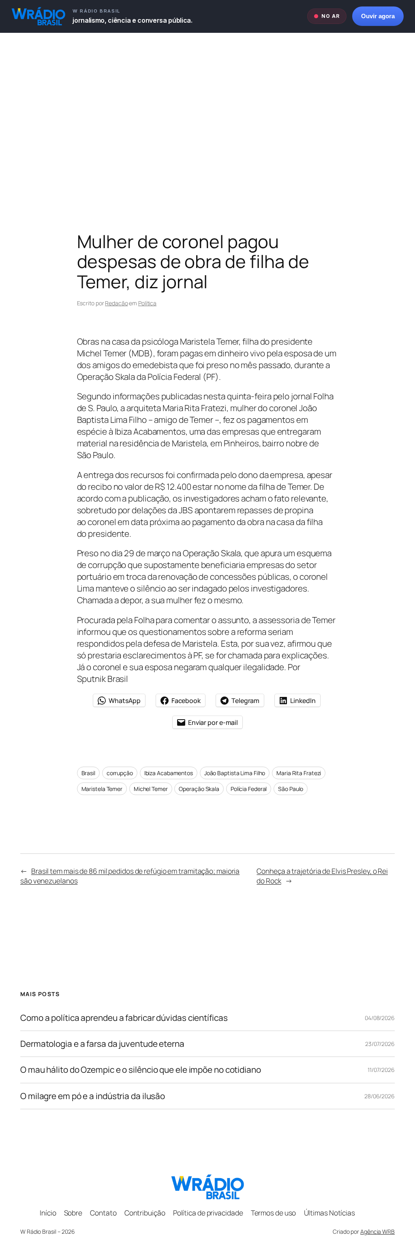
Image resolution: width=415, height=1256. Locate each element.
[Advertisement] (207, 118)
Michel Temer (151, 789)
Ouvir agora (378, 16)
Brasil (88, 773)
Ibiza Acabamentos (168, 773)
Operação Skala (199, 789)
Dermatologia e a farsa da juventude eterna (102, 1043)
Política (147, 303)
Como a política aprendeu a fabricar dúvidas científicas (124, 1017)
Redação (116, 303)
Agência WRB (377, 1231)
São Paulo (290, 789)
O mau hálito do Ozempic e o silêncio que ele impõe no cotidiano (140, 1069)
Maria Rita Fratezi (298, 773)
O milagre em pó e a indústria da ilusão (92, 1096)
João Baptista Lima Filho (234, 773)
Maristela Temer (102, 789)
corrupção (120, 773)
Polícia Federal (249, 789)
